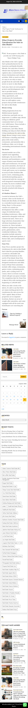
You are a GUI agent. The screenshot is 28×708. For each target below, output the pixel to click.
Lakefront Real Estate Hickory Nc (11, 530)
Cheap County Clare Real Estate (10, 490)
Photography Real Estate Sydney (11, 563)
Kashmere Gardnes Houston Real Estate (13, 520)
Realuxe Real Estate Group (9, 609)
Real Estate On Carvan (8, 596)
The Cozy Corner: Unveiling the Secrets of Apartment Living (19, 658)
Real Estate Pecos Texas (8, 599)
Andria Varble (6, 47)
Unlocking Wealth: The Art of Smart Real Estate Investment (19, 353)
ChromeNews (18, 704)
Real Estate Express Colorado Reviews (12, 579)
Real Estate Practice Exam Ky (10, 603)
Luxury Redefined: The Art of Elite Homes (14, 436)
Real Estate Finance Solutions (10, 586)
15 (21, 396)
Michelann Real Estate (8, 546)
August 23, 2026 (19, 358)
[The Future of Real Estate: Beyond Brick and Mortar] (7, 365)
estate (4, 506)
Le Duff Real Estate (7, 536)
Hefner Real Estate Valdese (9, 513)
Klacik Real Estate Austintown (10, 526)
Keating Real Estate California (10, 523)
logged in (12, 337)
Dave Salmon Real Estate (9, 500)
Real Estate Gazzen (7, 589)
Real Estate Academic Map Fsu (10, 569)
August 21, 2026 (19, 369)
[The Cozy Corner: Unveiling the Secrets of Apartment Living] (7, 658)
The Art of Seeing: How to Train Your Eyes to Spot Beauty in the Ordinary (19, 634)
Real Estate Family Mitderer (9, 583)
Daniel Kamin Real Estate (8, 496)
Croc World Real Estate (8, 493)
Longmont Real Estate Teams (10, 543)
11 (7, 396)
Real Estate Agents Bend (9, 573)
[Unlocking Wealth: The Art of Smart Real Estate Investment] (7, 353)
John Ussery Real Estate (8, 516)
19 (10, 399)
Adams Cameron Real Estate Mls (11, 468)
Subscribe (26, 21)
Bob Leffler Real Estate (8, 475)
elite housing (16, 642)
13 (14, 396)
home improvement (17, 629)
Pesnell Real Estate (7, 560)
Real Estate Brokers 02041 (9, 576)
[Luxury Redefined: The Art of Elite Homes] (7, 646)
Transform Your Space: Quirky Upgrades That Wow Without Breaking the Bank (19, 695)
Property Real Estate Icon (9, 566)
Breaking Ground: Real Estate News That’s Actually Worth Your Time (19, 670)
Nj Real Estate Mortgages (9, 553)
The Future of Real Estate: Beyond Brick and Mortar (19, 365)
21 (17, 399)
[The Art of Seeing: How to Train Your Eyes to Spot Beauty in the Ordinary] (7, 634)
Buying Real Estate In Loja (9, 486)
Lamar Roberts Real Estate (9, 533)
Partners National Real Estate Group (12, 556)
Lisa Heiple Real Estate (8, 540)
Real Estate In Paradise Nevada (10, 593)
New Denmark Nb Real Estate (10, 550)
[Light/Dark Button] (19, 21)
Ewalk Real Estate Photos (14, 506)
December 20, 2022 (17, 47)
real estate (5, 37)
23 (24, 399)
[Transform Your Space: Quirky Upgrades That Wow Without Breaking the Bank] (7, 694)
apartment (15, 653)
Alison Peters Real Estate (9, 472)
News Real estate (17, 665)
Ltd (21, 543)
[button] (2, 21)
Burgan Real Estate (7, 483)
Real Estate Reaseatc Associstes (11, 606)
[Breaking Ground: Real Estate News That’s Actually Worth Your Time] (7, 670)
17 (3, 399)
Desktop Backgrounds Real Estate (11, 503)
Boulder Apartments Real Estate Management (10, 479)
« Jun (3, 409)
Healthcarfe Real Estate (8, 510)
